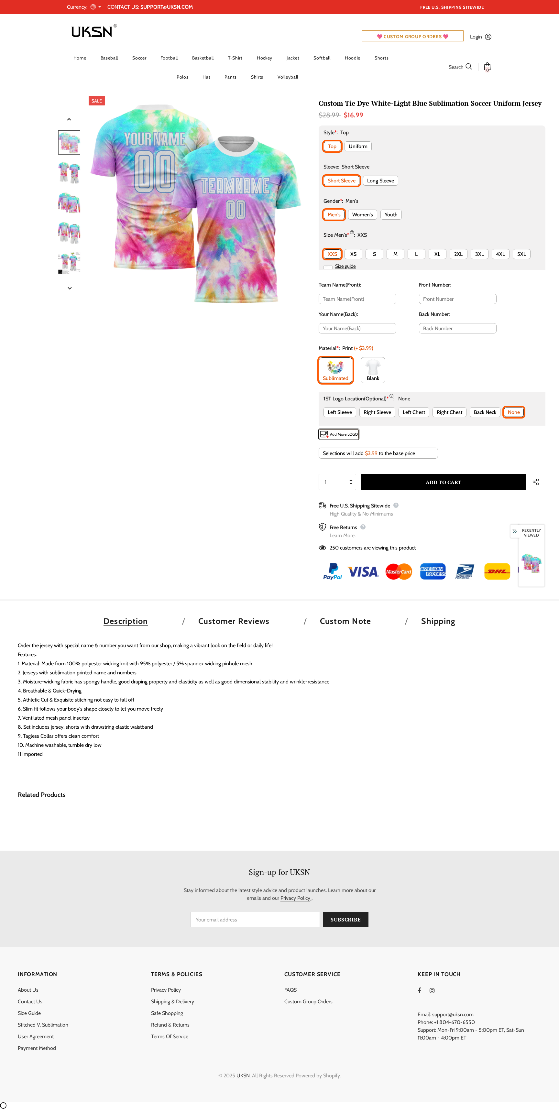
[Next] (69, 289)
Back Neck (485, 412)
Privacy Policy (295, 898)
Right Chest (449, 412)
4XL (500, 254)
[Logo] (93, 31)
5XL (521, 254)
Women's (362, 215)
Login (476, 37)
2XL (458, 254)
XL (437, 254)
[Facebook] (423, 990)
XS (353, 254)
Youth (391, 215)
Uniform (358, 146)
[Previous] (69, 119)
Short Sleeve (342, 181)
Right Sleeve (377, 412)
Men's (334, 215)
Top (332, 146)
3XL (479, 254)
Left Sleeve (340, 412)
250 (334, 548)
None (514, 412)
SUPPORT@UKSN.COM (166, 7)
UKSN (243, 1076)
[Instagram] (435, 990)
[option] (195, 203)
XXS (332, 254)
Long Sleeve (380, 181)
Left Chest (414, 412)
